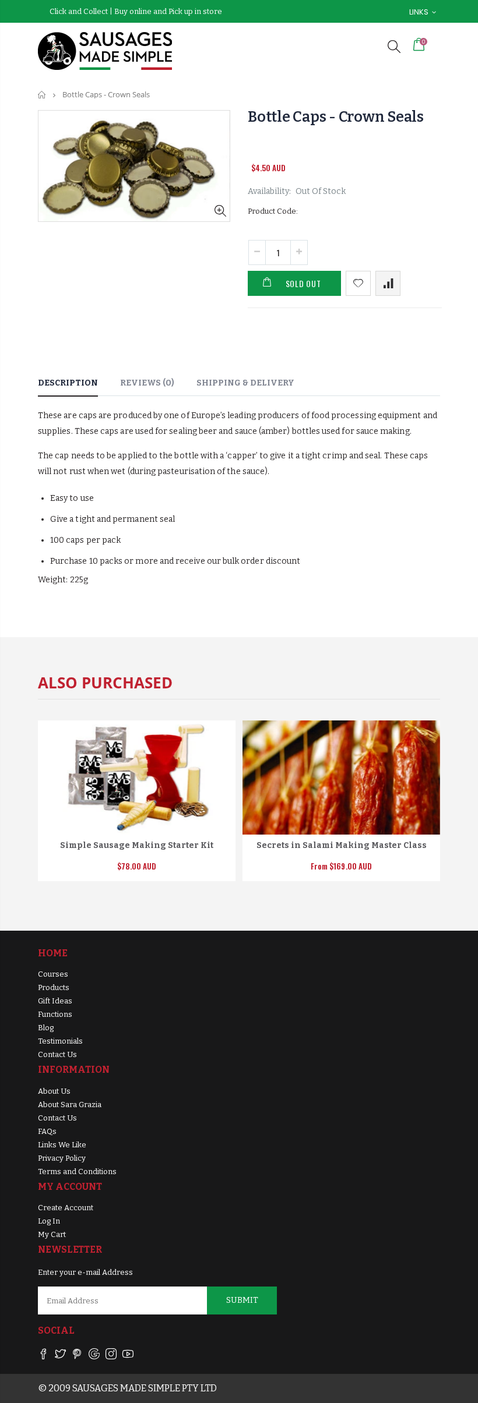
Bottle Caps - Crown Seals (336, 117)
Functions (55, 1014)
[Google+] (94, 1356)
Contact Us (57, 1054)
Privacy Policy (62, 1158)
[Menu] (369, 47)
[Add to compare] (387, 283)
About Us (54, 1091)
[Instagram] (111, 1356)
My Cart (52, 1234)
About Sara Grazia (69, 1104)
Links (418, 11)
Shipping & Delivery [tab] (245, 383)
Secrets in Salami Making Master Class (341, 845)
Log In (49, 1221)
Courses (53, 974)
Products (53, 987)
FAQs (47, 1131)
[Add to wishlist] (358, 283)
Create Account (65, 1207)
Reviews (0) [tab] (147, 383)
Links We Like (62, 1144)
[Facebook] (43, 1356)
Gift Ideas (55, 1000)
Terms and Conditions (77, 1171)
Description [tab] (68, 383)
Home (42, 94)
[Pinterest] (77, 1356)
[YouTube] (127, 1356)
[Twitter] (60, 1356)
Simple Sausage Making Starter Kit (136, 845)
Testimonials (60, 1041)
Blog (46, 1027)
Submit (242, 1300)
